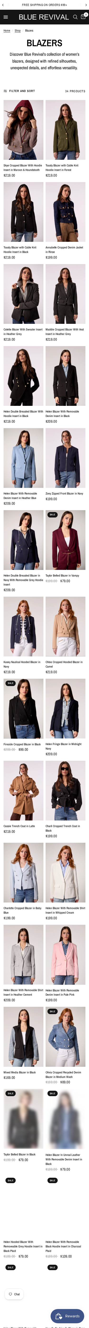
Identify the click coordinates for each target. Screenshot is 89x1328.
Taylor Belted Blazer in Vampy (62, 575)
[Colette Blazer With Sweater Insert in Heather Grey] (23, 294)
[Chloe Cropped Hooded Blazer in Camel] (65, 626)
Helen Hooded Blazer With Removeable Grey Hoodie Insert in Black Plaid (23, 1246)
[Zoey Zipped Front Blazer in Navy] (65, 458)
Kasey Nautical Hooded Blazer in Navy (22, 664)
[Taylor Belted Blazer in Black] (23, 1119)
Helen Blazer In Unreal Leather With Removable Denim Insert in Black (64, 1159)
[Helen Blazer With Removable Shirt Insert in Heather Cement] (23, 955)
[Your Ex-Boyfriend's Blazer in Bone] (65, 1293)
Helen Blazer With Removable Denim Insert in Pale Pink (62, 992)
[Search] (75, 17)
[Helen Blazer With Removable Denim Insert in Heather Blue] (23, 458)
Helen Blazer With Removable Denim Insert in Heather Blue (20, 495)
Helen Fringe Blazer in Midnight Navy (63, 746)
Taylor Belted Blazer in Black (19, 1154)
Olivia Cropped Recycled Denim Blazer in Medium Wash (63, 1074)
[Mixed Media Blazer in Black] (23, 1037)
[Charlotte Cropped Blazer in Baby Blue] (23, 873)
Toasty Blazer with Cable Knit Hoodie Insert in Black (20, 249)
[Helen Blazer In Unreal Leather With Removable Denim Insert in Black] (65, 1119)
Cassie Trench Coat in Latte (19, 826)
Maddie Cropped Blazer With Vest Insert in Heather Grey (65, 331)
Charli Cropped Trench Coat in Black (63, 828)
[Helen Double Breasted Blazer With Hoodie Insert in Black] (23, 376)
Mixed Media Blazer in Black (20, 1072)
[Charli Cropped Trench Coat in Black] (65, 791)
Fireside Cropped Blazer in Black (22, 744)
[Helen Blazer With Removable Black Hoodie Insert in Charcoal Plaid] (65, 1206)
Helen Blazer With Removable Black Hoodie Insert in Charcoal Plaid (63, 1246)
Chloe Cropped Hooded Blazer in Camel (64, 664)
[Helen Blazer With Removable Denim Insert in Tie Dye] (23, 1293)
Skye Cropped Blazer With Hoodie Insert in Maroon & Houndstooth (23, 167)
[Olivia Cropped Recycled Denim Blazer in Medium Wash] (65, 1037)
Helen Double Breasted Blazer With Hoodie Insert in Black (23, 413)
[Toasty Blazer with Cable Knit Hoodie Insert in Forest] (65, 130)
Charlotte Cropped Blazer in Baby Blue (22, 910)
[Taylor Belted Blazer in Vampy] (65, 540)
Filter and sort (22, 91)
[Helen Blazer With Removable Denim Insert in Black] (65, 376)
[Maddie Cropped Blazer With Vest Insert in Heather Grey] (65, 294)
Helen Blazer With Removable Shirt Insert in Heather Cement (23, 992)
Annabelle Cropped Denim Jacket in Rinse (64, 249)
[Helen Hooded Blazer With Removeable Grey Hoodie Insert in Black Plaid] (23, 1206)
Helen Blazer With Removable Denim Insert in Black (62, 413)
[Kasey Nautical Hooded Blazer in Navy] (23, 627)
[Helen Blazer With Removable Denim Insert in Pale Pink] (65, 955)
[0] (82, 17)
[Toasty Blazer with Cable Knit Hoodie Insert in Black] (23, 212)
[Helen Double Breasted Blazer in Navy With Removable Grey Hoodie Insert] (23, 540)
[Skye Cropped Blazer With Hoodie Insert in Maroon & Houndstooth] (23, 130)
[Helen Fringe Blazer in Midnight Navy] (65, 708)
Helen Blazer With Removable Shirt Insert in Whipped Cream (65, 910)
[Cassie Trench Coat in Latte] (23, 790)
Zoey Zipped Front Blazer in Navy (64, 493)
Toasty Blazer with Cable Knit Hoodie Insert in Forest (62, 167)
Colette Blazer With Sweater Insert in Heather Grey (23, 331)
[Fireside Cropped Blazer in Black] (23, 709)
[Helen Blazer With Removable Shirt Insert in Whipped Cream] (65, 873)
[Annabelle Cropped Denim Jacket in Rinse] (65, 212)
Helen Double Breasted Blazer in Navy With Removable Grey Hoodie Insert (23, 579)
